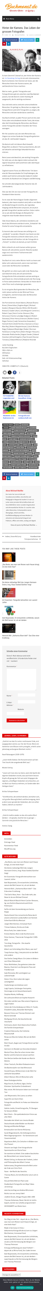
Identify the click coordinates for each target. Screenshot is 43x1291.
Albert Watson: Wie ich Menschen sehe (18, 1077)
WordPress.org (9, 849)
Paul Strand (22, 459)
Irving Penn (20, 447)
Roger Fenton (33, 465)
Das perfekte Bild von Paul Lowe (16, 1181)
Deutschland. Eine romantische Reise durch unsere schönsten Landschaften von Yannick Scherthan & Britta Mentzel (20, 917)
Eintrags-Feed (9, 842)
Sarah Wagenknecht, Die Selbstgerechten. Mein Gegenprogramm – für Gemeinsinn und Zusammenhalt (21, 1135)
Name (9, 696)
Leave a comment (35, 35)
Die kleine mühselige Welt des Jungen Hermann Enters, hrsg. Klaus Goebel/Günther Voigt (19, 583)
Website (21, 709)
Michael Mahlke (20, 35)
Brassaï (6, 436)
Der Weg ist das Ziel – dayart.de (15, 1219)
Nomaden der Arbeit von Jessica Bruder (19, 1120)
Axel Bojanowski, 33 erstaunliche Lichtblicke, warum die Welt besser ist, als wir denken (20, 619)
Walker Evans (32, 467)
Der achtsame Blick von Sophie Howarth (19, 998)
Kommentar (12, 666)
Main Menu (10, 19)
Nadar (35, 456)
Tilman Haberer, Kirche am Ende (16, 927)
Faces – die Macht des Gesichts (15, 1171)
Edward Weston (22, 442)
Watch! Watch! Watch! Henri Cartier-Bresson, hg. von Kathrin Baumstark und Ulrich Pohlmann (21, 903)
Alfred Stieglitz (19, 430)
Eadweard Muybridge (27, 439)
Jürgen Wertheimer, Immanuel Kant (18, 924)
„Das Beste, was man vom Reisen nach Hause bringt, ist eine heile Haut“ (21, 1222)
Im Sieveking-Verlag (12, 78)
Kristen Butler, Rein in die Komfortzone (19, 934)
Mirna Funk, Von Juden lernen (15, 930)
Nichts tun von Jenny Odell (14, 1193)
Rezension (24, 425)
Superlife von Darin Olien (13, 1099)
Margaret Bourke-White (22, 456)
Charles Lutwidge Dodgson (20, 436)
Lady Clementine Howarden (20, 450)
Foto (17, 425)
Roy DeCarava (7, 467)
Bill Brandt (31, 433)
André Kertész (33, 430)
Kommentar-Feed (11, 845)
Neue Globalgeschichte (13, 1080)
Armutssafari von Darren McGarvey (17, 1129)
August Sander (19, 433)
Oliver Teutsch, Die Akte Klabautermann (19, 1064)
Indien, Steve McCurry (13, 536)
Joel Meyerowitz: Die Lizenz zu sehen (18, 1095)
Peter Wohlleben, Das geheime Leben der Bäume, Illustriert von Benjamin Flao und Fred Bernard (19, 967)
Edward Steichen (9, 442)
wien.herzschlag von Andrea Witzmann (19, 1190)
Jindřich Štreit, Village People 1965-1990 (19, 1197)
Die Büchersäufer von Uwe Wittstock (18, 1067)
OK (12, 1288)
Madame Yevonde (19, 453)
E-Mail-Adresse (10, 703)
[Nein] (40, 1284)
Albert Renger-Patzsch (19, 427)
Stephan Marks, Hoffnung (13, 994)
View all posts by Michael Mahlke (24, 525)
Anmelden (8, 839)
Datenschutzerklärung (25, 1288)
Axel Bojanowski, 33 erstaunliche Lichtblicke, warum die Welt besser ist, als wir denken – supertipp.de (21, 1256)
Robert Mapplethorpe (18, 465)
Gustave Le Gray (14, 445)
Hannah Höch (26, 445)
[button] (5, 372)
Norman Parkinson (9, 459)
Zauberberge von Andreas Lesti (16, 985)
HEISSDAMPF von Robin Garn (15, 1206)
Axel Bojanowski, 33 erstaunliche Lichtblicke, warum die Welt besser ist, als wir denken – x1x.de (21, 1239)
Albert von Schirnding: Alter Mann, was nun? (20, 949)
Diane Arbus (13, 439)
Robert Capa (28, 462)
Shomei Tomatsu (20, 467)
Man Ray (29, 453)
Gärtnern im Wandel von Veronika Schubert (20, 1049)
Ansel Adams (7, 433)
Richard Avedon (16, 462)
